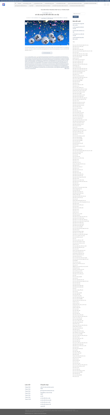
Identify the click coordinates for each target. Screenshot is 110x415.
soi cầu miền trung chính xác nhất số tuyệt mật (60, 5)
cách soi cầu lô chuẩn (51, 61)
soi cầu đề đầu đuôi (57, 66)
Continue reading (47, 52)
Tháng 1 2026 (27, 397)
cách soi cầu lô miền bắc (30, 62)
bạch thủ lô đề (39, 59)
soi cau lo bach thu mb (28, 67)
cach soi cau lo (46, 61)
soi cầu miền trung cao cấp (49, 3)
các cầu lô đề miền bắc (56, 59)
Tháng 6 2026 (27, 387)
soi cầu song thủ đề (57, 67)
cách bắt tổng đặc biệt (52, 60)
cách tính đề (50, 62)
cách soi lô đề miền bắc (37, 62)
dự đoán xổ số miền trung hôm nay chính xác (43, 5)
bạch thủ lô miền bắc (44, 59)
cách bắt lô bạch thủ (45, 60)
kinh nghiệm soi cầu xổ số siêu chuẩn (90, 3)
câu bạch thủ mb (31, 63)
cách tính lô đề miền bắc (62, 62)
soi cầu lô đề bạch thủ (35, 67)
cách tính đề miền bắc (55, 62)
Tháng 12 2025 (28, 399)
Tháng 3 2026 (27, 393)
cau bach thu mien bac (37, 63)
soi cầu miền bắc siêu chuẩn (60, 3)
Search (75, 16)
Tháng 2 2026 (27, 395)
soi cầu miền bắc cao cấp (27, 3)
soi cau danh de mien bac (50, 66)
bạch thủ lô (34, 59)
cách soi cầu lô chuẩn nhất (59, 61)
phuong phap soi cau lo (40, 65)
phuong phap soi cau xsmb (57, 65)
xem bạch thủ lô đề (33, 68)
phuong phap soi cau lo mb (49, 65)
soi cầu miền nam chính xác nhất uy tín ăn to (77, 5)
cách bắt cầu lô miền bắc (31, 60)
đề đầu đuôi (62, 63)
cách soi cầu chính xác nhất (60, 60)
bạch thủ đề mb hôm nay (64, 56)
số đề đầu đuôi (31, 66)
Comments (67, 68)
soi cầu (41, 396)
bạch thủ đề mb (57, 56)
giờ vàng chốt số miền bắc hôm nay (21, 5)
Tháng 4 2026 (27, 391)
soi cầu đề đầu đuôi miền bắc (64, 66)
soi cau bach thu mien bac (41, 66)
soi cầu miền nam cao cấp (38, 3)
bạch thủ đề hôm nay (52, 56)
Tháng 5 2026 (27, 389)
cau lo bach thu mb (44, 63)
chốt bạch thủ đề (57, 63)
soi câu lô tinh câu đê (42, 67)
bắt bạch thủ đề (50, 59)
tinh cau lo (28, 68)
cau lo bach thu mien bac (51, 63)
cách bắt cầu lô (62, 59)
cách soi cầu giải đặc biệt (39, 61)
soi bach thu (35, 66)
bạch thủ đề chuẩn (45, 56)
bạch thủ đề (41, 56)
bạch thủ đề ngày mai (29, 59)
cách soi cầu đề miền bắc (31, 61)
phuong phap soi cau (34, 65)
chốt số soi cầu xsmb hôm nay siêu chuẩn (74, 3)
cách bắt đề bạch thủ (39, 60)
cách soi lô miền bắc (44, 62)
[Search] (15, 3)
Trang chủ (19, 3)
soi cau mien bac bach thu (50, 67)
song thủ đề (31, 5)
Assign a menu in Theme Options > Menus (91, 0)
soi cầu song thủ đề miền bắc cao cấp (47, 14)
